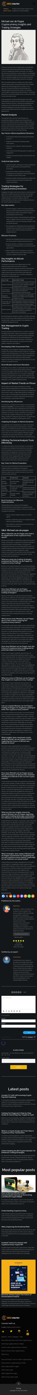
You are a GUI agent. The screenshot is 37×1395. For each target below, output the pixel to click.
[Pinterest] (18, 896)
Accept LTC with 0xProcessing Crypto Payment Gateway (16, 1096)
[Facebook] (3, 896)
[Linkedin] (14, 896)
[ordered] (14, 1011)
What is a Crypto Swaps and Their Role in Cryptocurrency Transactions (17, 1132)
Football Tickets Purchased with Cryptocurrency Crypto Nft (14, 1243)
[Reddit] (10, 896)
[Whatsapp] (29, 896)
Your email (6, 1058)
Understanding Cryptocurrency (13, 1211)
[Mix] (25, 896)
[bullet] (17, 1011)
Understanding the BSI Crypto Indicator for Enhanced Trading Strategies (18, 1151)
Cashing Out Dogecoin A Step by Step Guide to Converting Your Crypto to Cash (17, 1114)
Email (3, 1023)
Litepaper (15, 1337)
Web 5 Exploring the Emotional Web (15, 1227)
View (9, 1337)
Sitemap (18, 1388)
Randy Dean (16, 906)
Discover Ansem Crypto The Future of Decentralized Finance (16, 1295)
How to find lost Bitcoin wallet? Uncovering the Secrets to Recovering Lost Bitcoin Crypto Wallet (16, 1195)
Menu (33, 3)
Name (3, 1018)
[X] (7, 896)
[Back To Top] (18, 1383)
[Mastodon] (21, 896)
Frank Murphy (16, 957)
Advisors (4, 1337)
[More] (33, 896)
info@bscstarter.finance (13, 1327)
